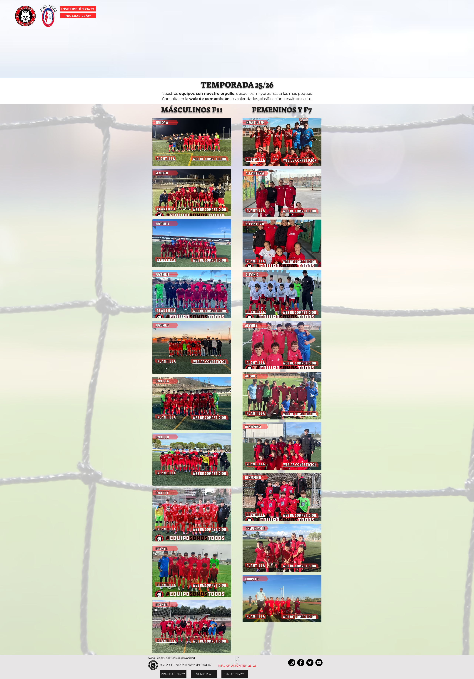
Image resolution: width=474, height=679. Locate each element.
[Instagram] (291, 662)
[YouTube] (319, 662)
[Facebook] (300, 662)
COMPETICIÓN (215, 209)
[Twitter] (309, 662)
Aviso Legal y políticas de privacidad (171, 658)
